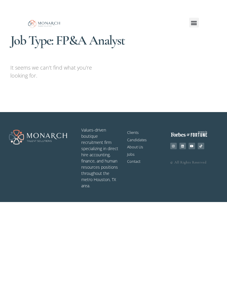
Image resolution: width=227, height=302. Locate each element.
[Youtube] (192, 146)
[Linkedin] (182, 146)
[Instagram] (173, 146)
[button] (194, 22)
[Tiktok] (201, 146)
